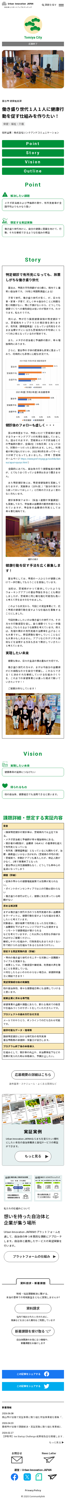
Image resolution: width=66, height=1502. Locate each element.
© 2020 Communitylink (33, 1496)
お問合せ (17, 1453)
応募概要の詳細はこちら (33, 1075)
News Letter (49, 1453)
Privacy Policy (33, 1490)
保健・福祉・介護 (13, 124)
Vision (33, 162)
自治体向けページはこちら (33, 1359)
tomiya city (33, 37)
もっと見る (33, 1156)
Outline (33, 171)
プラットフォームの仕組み (31, 1257)
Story (33, 153)
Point (33, 143)
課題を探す (50, 5)
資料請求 (33, 1308)
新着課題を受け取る (30, 1331)
